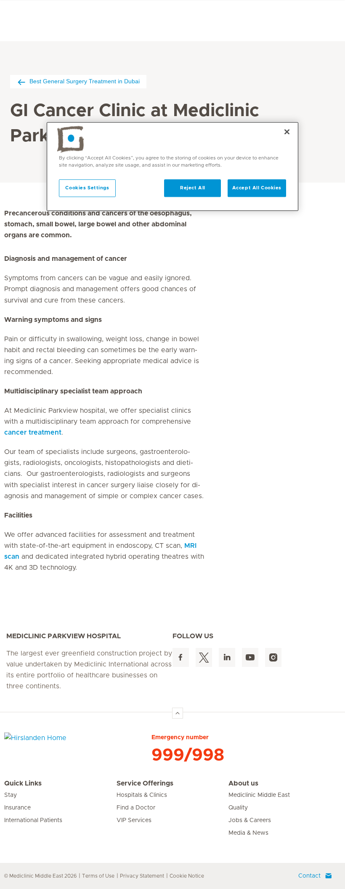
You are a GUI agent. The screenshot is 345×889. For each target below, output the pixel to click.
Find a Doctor (136, 808)
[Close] (287, 131)
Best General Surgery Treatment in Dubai (84, 81)
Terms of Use (98, 875)
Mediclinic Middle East (259, 795)
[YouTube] (250, 657)
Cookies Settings (87, 188)
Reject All (192, 188)
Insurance (17, 808)
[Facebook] (180, 657)
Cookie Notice (187, 875)
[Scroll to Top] (177, 713)
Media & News (248, 833)
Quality (238, 808)
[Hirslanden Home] (77, 743)
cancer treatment (32, 432)
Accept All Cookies (256, 188)
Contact (309, 876)
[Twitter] (204, 657)
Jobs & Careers (249, 820)
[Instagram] (273, 657)
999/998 (187, 755)
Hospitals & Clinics (142, 795)
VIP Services (134, 820)
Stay (10, 795)
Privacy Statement (142, 875)
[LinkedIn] (227, 657)
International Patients (33, 820)
